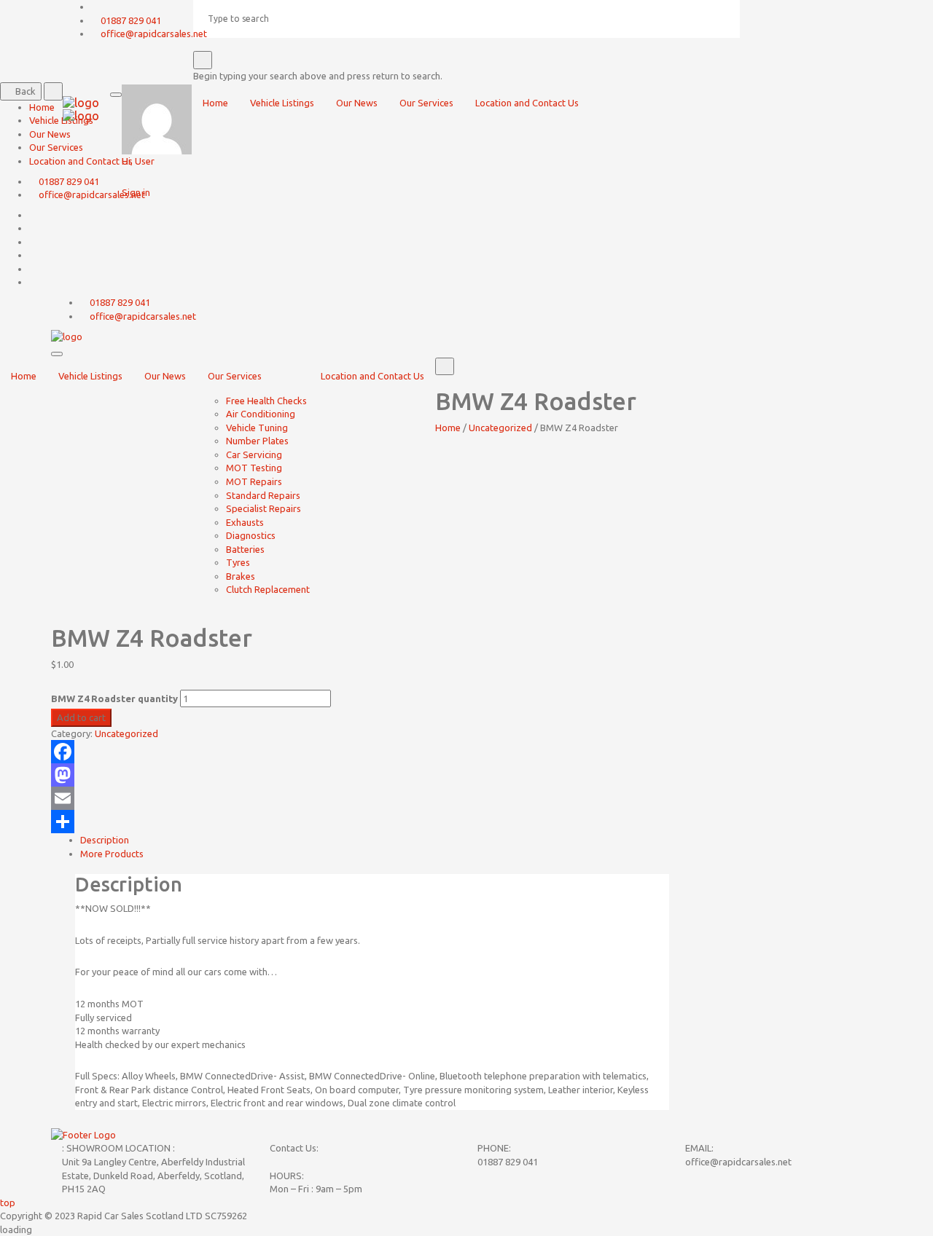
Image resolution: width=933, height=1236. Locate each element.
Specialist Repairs (263, 508)
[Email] (360, 798)
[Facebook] (360, 751)
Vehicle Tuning (257, 427)
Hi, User (138, 161)
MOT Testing (254, 467)
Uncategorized (500, 427)
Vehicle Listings (90, 376)
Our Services (235, 376)
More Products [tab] (112, 854)
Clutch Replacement (268, 589)
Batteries (245, 549)
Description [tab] (104, 840)
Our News (165, 376)
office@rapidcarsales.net (143, 316)
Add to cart (81, 717)
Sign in (136, 192)
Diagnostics (251, 535)
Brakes (240, 576)
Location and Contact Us (372, 376)
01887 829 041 (120, 302)
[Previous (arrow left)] (25, 618)
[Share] (360, 821)
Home (23, 376)
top (7, 1202)
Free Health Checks (266, 400)
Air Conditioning (260, 414)
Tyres (238, 562)
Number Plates (257, 441)
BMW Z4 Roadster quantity (114, 698)
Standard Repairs (263, 495)
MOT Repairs (254, 481)
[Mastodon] (360, 775)
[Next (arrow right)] (907, 618)
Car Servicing (254, 454)
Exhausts (245, 522)
